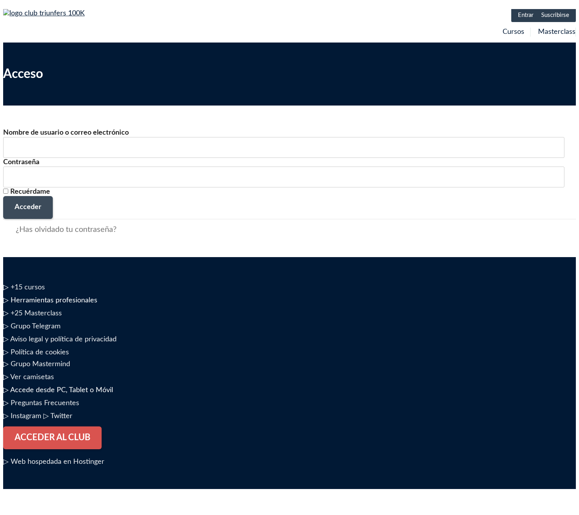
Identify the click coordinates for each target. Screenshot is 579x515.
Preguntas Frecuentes (45, 403)
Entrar (525, 15)
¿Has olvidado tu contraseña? (66, 229)
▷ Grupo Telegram (32, 326)
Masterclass (556, 31)
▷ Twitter (57, 416)
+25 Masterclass (36, 313)
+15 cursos (28, 287)
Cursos (513, 31)
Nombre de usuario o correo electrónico (66, 132)
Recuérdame (30, 191)
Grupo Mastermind (40, 364)
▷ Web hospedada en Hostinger (53, 461)
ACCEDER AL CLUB (52, 437)
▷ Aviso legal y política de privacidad (60, 339)
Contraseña (21, 162)
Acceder (28, 207)
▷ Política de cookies (36, 352)
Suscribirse (555, 15)
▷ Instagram (22, 416)
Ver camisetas (32, 377)
